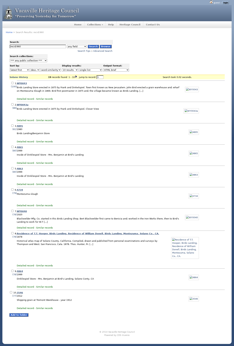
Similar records (44, 99)
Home (78, 24)
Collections (94, 24)
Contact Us (153, 24)
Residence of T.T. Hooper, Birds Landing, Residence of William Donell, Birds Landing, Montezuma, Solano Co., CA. (88, 233)
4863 (20, 168)
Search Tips (84, 51)
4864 (20, 271)
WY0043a (22, 104)
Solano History (19, 77)
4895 (20, 126)
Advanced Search (102, 51)
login (225, 3)
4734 (20, 190)
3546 (20, 292)
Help (111, 24)
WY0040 (22, 211)
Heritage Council (130, 24)
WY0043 (22, 83)
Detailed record (25, 99)
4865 (20, 147)
